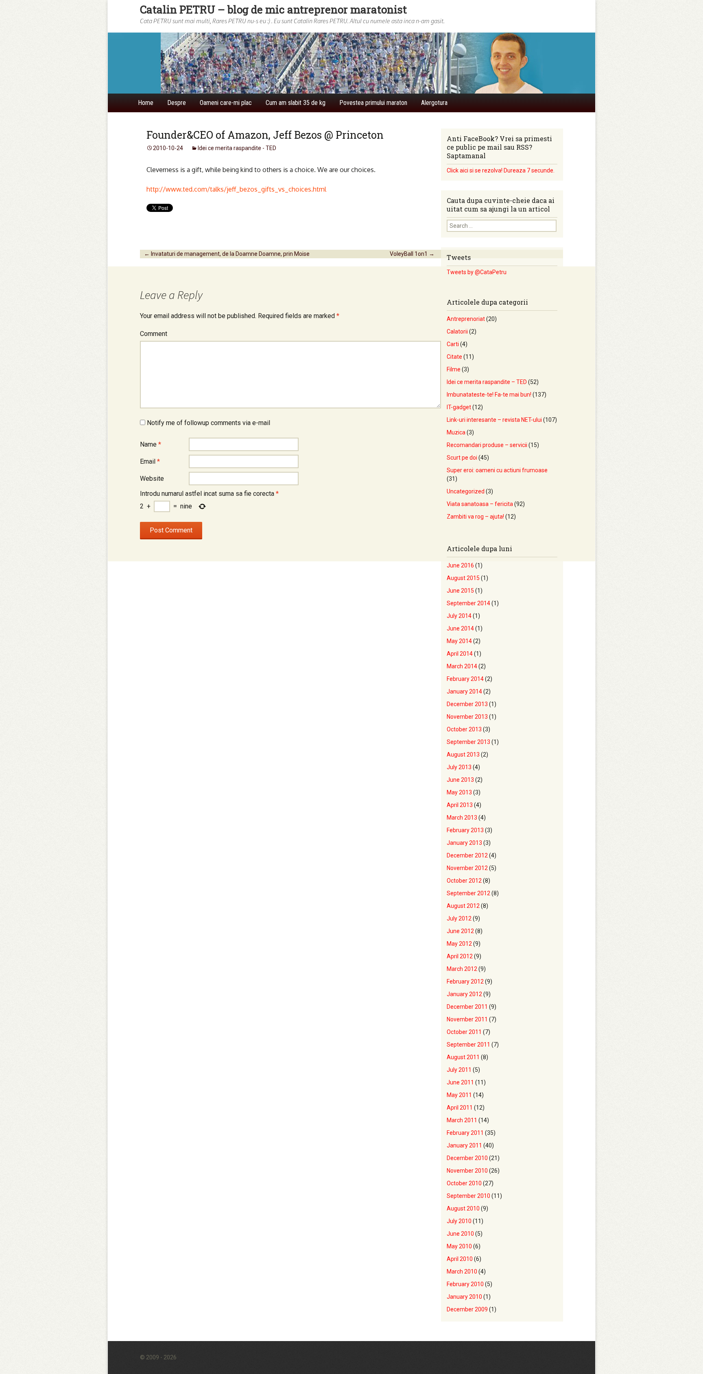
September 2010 (468, 1196)
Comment (153, 334)
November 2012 (467, 868)
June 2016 (460, 565)
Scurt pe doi (462, 457)
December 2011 (467, 1006)
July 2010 (459, 1221)
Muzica (456, 432)
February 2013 (465, 830)
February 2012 (465, 981)
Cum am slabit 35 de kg (295, 103)
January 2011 (464, 1145)
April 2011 (460, 1107)
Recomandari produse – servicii (487, 445)
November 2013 (467, 716)
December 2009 (467, 1309)
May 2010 (459, 1246)
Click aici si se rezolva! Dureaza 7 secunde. (501, 170)
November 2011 (467, 1019)
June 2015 (460, 590)
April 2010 (460, 1259)
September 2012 (468, 893)
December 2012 (467, 855)
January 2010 (464, 1296)
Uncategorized (466, 491)
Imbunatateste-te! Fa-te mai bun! (489, 394)
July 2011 (459, 1069)
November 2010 (467, 1170)
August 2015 (463, 578)
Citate (454, 356)
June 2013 (460, 779)
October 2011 (464, 1032)
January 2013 (464, 843)
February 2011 (465, 1133)
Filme (454, 369)
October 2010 (464, 1183)
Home (145, 103)
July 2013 (459, 767)
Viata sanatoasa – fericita (480, 504)
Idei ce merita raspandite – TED (487, 382)
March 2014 (462, 666)
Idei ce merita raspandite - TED (237, 148)
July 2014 (459, 616)
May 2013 (459, 792)
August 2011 (463, 1057)
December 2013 (467, 704)
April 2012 (460, 956)
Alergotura (434, 103)
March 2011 (462, 1120)
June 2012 (460, 931)
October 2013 (464, 729)
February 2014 (465, 679)
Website (152, 478)
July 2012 (459, 918)
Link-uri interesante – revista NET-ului (494, 420)
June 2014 (460, 628)
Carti (453, 344)
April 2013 (460, 805)
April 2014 (460, 653)
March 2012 (462, 969)
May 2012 (459, 943)
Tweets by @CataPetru (477, 272)
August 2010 (463, 1208)
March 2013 (462, 817)
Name (150, 444)
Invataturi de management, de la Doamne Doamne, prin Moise (227, 254)
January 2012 (464, 994)
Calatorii (457, 331)
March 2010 (462, 1271)
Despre (176, 103)
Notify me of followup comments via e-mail (208, 423)
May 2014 (459, 641)
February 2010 (465, 1284)
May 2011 (459, 1095)
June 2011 (460, 1082)
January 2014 (464, 691)
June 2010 (460, 1233)
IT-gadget (459, 407)
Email (150, 461)
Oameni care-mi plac (226, 103)
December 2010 (467, 1158)
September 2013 (468, 742)
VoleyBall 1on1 (412, 254)
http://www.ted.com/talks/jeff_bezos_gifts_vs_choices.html (236, 189)
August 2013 (463, 754)
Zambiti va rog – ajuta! (475, 516)
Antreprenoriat (466, 319)
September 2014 (468, 603)
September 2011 (468, 1044)
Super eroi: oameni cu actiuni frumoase (497, 470)
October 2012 (464, 880)
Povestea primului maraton (373, 103)
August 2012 (463, 906)
